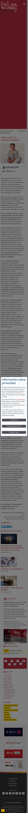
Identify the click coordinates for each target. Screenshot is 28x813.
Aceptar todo (14, 420)
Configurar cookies (14, 432)
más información (20, 399)
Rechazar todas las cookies (14, 426)
